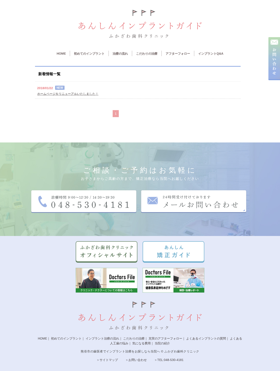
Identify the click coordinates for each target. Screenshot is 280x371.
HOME (61, 53)
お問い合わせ (137, 360)
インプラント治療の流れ (102, 338)
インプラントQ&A (210, 53)
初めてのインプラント (89, 53)
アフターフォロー (178, 53)
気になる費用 (141, 343)
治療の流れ (120, 53)
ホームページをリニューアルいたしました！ (67, 93)
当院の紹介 (162, 343)
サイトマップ (109, 360)
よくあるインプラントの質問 (206, 338)
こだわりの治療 (147, 53)
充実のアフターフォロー (165, 338)
